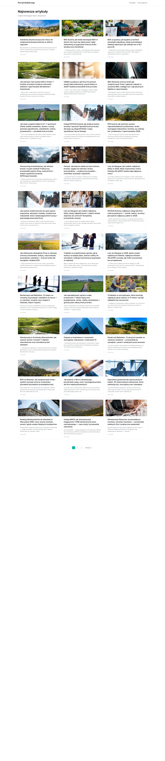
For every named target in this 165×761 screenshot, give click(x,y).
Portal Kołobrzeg (26, 2)
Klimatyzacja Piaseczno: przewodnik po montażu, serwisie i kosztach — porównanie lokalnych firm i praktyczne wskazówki (126, 421)
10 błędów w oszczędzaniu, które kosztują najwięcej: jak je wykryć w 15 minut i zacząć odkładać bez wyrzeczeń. (126, 297)
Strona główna (142, 3)
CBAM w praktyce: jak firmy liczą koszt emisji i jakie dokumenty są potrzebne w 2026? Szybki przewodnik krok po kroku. (80, 84)
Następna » (88, 447)
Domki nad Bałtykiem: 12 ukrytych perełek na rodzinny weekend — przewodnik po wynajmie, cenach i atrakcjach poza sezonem (126, 339)
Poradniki (132, 3)
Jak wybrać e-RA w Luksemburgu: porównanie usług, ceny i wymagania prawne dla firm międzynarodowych (82, 382)
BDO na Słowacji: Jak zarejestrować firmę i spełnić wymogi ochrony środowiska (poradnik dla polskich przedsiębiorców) (37, 382)
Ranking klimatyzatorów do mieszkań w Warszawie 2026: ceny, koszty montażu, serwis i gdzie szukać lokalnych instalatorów (38, 421)
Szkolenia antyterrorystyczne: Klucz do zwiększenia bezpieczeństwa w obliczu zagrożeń (36, 42)
